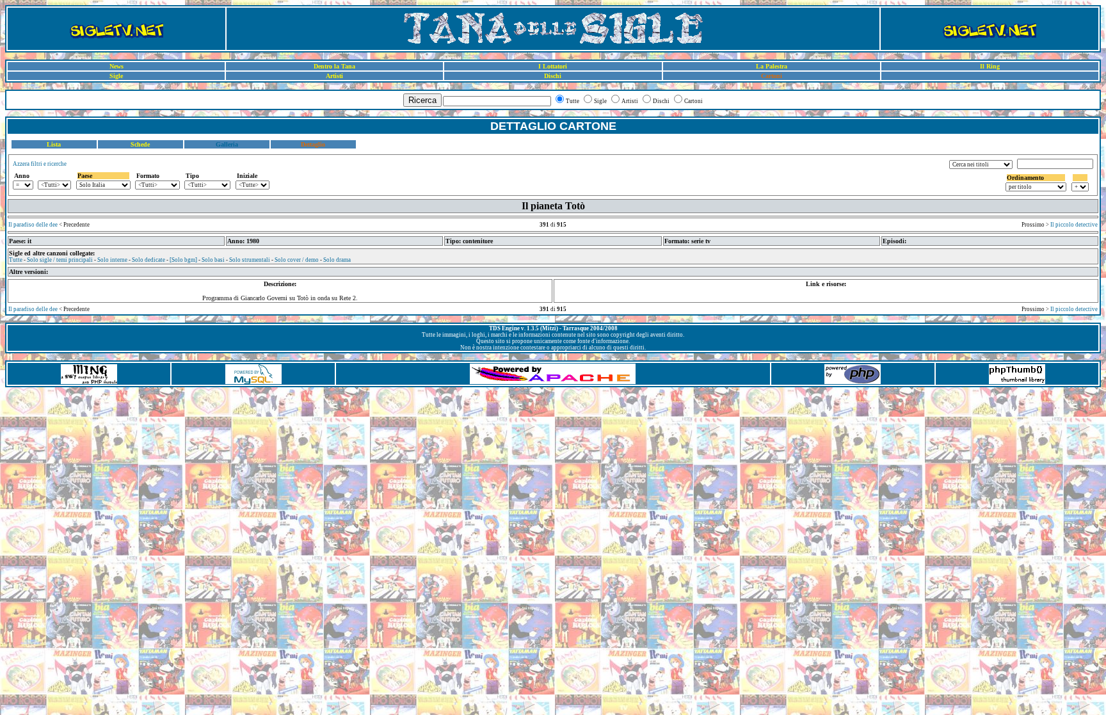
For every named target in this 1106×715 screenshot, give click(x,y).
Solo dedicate (148, 260)
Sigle (116, 75)
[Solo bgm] (183, 260)
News (116, 66)
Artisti (334, 75)
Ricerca (422, 100)
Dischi (552, 75)
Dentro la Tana (334, 66)
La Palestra (771, 66)
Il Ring (990, 66)
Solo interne (112, 260)
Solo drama (337, 260)
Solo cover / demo (297, 260)
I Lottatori (552, 66)
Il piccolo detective (1074, 224)
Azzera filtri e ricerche (40, 164)
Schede (140, 144)
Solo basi (213, 260)
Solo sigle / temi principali (60, 260)
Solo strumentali (249, 260)
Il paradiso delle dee (33, 224)
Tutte (15, 260)
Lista (54, 144)
